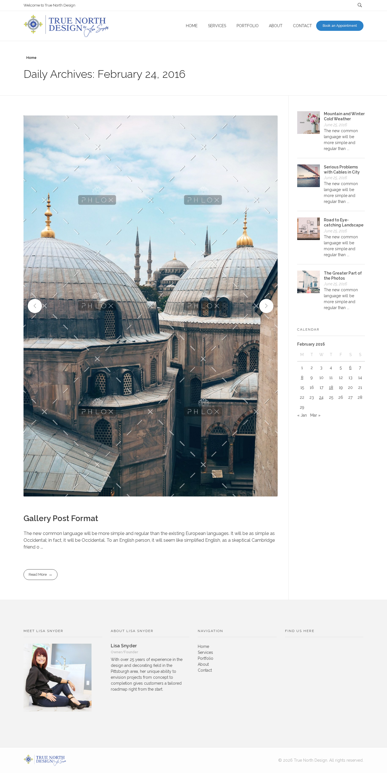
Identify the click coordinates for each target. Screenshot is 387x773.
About (203, 664)
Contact (205, 670)
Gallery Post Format (61, 518)
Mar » (315, 415)
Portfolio (205, 658)
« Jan (302, 415)
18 (331, 387)
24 (321, 397)
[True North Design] (45, 760)
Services (205, 652)
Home (31, 58)
